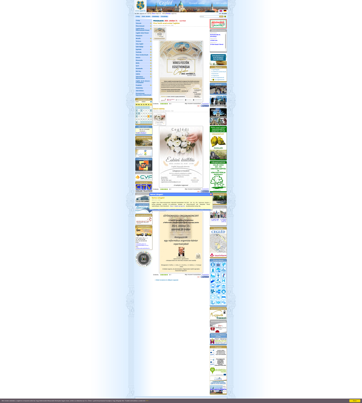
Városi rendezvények (142, 55)
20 (146, 116)
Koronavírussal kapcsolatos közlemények (143, 94)
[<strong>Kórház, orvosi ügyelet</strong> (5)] (223, 280)
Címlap (138, 16)
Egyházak (138, 49)
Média (137, 63)
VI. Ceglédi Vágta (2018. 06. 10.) (215, 220)
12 (143, 113)
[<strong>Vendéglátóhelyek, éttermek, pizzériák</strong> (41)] (218, 302)
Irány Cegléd (139, 44)
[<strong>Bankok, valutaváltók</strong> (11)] (218, 264)
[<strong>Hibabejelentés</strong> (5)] (223, 275)
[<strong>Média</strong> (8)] (213, 291)
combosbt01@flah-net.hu (142, 245)
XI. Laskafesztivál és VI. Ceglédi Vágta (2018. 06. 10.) (225, 220)
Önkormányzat (140, 26)
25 (141, 119)
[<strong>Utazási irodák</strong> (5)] (213, 302)
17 (139, 116)
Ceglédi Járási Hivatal (142, 33)
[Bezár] (211, 194)
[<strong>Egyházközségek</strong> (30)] (213, 275)
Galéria (138, 74)
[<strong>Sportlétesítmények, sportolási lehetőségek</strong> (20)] (218, 297)
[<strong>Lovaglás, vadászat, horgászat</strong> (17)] (218, 286)
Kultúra (138, 57)
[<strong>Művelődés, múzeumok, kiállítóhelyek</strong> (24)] (223, 286)
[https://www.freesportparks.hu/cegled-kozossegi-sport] (143, 266)
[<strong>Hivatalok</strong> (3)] (213, 280)
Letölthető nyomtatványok (219, 71)
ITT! (147, 400)
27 (146, 119)
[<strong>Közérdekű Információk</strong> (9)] (213, 264)
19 (143, 116)
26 (143, 119)
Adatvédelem (140, 90)
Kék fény (138, 71)
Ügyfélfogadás (215, 69)
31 (139, 122)
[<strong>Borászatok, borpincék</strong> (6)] (223, 264)
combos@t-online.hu (141, 244)
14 (148, 113)
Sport (137, 66)
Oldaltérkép (155, 16)
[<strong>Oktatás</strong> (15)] (218, 291)
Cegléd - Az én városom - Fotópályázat (143, 81)
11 (141, 113)
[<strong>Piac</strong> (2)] (223, 291)
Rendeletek (215, 73)
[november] (151, 101)
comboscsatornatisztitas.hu (143, 248)
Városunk (138, 23)
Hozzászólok (205, 103)
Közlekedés (139, 68)
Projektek (139, 85)
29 (151, 119)
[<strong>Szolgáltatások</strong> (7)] (223, 302)
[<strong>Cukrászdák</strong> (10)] (223, 270)
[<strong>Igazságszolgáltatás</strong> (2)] (218, 280)
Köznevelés (139, 60)
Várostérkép (164, 16)
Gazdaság (138, 52)
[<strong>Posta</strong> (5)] (213, 297)
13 (146, 113)
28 (148, 119)
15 (151, 113)
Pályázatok (139, 35)
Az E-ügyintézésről (219, 79)
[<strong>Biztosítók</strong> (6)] (218, 270)
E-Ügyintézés (215, 75)
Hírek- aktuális (146, 16)
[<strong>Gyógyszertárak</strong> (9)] (218, 275)
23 (136, 119)
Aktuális (138, 38)
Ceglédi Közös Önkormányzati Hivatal (142, 29)
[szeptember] (150, 101)
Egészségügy (139, 46)
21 (148, 116)
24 (139, 119)
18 (141, 116)
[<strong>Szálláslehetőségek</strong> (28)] (223, 297)
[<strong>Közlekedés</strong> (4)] (213, 286)
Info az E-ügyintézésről (218, 77)
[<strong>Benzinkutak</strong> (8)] (213, 270)
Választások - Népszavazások (140, 77)
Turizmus (138, 41)
